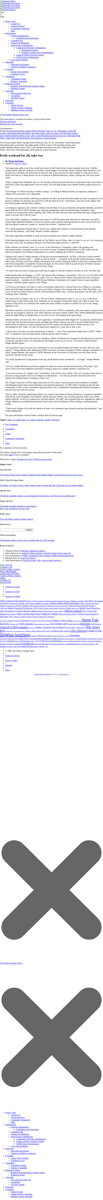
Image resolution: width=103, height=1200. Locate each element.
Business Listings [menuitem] (12, 1170)
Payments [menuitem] (9, 1187)
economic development (94, 641)
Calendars (9, 103)
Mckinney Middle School (33, 611)
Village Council (72, 610)
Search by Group (12, 587)
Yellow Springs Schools (78, 606)
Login (7, 434)
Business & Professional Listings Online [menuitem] (28, 1172)
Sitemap (8, 665)
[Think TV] (5, 580)
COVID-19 (27, 643)
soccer (64, 641)
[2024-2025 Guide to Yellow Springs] (11, 578)
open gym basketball (21, 621)
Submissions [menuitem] (10, 1125)
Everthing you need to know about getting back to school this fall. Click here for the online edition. (42, 485)
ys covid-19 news (81, 639)
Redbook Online (18, 88)
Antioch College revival (9, 639)
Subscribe (9, 62)
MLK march (3, 621)
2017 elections (46, 621)
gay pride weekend (35, 420)
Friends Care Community (46, 617)
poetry (33, 641)
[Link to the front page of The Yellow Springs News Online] (14, 115)
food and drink (85, 644)
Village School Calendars (21, 108)
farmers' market (65, 636)
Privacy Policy (11, 660)
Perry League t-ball (89, 611)
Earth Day (5, 623)
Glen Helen (89, 601)
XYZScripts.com (63, 674)
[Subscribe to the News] (7, 1)
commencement (8, 631)
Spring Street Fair (74, 624)
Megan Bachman (16, 161)
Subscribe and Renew (20, 64)
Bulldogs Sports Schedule (22, 110)
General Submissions (20, 36)
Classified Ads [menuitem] (17, 1132)
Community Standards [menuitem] (20, 1120)
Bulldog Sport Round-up (89, 608)
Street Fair (90, 620)
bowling (10, 646)
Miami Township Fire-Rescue (20, 608)
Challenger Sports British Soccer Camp (59, 627)
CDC (11, 617)
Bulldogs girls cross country (57, 606)
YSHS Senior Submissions (27, 57)
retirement (70, 641)
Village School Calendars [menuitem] (21, 1194)
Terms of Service (12, 656)
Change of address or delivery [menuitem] (23, 1153)
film (78, 644)
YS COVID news (42, 641)
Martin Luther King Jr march (42, 624)
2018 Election (96, 624)
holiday (39, 627)
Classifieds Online (18, 79)
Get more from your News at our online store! (56, 496)
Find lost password (8, 121)
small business (24, 641)
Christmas (10, 621)
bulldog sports (58, 639)
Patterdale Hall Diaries (7, 644)
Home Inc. (62, 608)
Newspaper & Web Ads (21, 93)
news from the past (41, 644)
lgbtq (9, 420)
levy (46, 646)
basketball (10, 641)
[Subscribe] (5, 582)
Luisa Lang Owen (27, 558)
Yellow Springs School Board (12, 601)
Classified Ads (17, 40)
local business (56, 641)
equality (47, 420)
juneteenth (33, 636)
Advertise (9, 91)
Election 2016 (14, 624)
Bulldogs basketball (17, 603)
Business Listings (12, 84)
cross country (69, 639)
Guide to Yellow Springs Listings (30, 55)
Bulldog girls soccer (72, 608)
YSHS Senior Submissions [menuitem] (27, 1144)
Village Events (17, 105)
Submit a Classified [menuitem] (19, 1168)
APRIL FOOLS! (23, 639)
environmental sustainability (40, 639)
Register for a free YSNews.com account (34, 459)
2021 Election (79, 630)
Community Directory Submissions (31, 48)
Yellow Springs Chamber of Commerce (37, 603)
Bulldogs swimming (77, 601)
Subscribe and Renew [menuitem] (20, 1151)
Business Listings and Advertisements (37, 52)
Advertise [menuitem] (9, 1177)
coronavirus (71, 644)
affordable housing (25, 646)
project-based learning (57, 644)
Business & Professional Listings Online (28, 86)
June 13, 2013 (21, 163)
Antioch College (49, 613)
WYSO (35, 608)
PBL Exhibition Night (34, 621)
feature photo (93, 639)
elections (85, 623)
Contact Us (15, 24)
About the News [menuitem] (18, 1117)
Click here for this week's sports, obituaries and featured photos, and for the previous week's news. (41, 475)
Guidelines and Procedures (27, 38)
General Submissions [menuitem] (20, 1127)
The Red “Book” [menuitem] (18, 1184)
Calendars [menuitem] (9, 1189)
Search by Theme (12, 596)
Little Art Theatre (21, 606)
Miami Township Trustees (68, 614)
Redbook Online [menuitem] (18, 1175)
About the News (18, 26)
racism (17, 641)
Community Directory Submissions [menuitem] (31, 1139)
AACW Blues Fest (77, 621)
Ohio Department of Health (11, 611)
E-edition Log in (18, 74)
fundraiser (75, 635)
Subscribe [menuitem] (9, 1149)
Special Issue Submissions (22, 45)
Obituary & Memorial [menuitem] (20, 1134)
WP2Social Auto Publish (41, 674)
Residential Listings (29, 50)
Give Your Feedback (19, 60)
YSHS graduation (26, 624)
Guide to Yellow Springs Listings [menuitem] (30, 1141)
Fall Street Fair (32, 627)
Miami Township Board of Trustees (57, 601)
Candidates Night (80, 627)
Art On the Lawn (59, 623)
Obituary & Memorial (20, 43)
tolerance (56, 420)
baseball (18, 644)
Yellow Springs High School (28, 614)
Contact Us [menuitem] (15, 1115)
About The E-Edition (20, 72)
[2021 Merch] (11, 571)
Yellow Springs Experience (19, 631)
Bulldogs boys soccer (8, 614)
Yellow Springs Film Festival (41, 631)
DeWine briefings (15, 634)
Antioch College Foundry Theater (25, 617)
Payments (9, 100)
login (11, 119)
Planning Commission (7, 606)
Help (13, 31)
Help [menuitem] (13, 1122)
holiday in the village (62, 620)
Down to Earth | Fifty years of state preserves (42, 560)
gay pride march (19, 420)
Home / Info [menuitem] (10, 1113)
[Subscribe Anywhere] (10, 3)
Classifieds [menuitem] (9, 1163)
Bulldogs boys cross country (53, 611)
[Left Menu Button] (51, 1109)
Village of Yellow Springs (35, 601)
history (36, 646)
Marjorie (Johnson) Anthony (33, 551)
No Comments (11, 424)
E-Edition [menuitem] (9, 1156)
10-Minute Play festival (60, 631)
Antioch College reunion (14, 627)
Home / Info (10, 21)
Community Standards (20, 28)
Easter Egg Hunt (57, 636)
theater (83, 641)
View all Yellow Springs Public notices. (16, 519)
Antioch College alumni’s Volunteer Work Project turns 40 (46, 553)
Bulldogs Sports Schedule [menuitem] (22, 1196)
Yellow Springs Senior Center (48, 608)
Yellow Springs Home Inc (38, 606)
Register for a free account (11, 124)
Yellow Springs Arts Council (89, 603)
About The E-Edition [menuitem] (20, 1158)
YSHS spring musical (44, 636)
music (92, 644)
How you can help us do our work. (15, 508)
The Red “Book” (18, 98)
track (15, 646)
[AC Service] (6, 565)
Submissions (10, 33)
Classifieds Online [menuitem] (18, 1165)
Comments (9, 429)
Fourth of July (94, 630)
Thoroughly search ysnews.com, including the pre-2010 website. (27, 540)
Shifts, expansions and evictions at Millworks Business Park (48, 556)
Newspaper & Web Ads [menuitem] (21, 1180)
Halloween (28, 631)
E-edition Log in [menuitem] (18, 1160)
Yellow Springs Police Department (65, 603)
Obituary (42, 646)
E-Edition (9, 69)
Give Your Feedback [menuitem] (19, 1146)
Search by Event (12, 591)
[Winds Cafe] (6, 567)
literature (77, 641)
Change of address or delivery (23, 67)
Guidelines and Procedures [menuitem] (27, 1129)
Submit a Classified (19, 81)
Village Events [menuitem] (17, 1192)
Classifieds (9, 76)
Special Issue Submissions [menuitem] (22, 1137)
